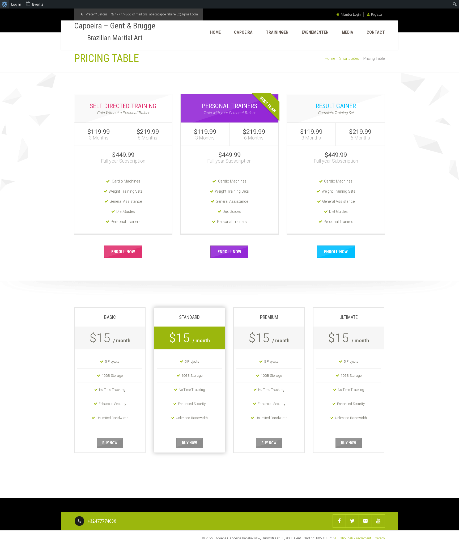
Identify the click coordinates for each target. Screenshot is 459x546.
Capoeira (243, 32)
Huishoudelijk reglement (353, 538)
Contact (376, 32)
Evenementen (315, 32)
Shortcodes (349, 58)
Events (38, 4)
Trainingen (277, 32)
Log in (16, 4)
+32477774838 (120, 14)
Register (376, 14)
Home (215, 32)
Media (347, 32)
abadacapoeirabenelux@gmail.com (173, 14)
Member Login (351, 14)
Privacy (379, 538)
